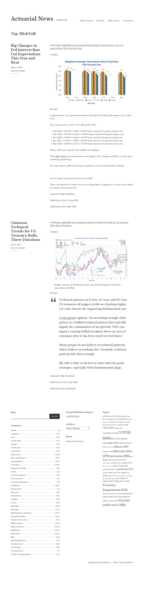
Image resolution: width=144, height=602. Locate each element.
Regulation (15, 530)
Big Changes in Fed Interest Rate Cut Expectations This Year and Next (25, 54)
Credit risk (15, 448)
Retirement (15, 534)
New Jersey (108, 466)
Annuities (15, 434)
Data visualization (18, 458)
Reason (111, 476)
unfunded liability (110, 494)
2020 (106, 416)
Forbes (110, 447)
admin (13, 430)
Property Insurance (19, 520)
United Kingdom (125, 494)
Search (54, 416)
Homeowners (16, 489)
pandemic (125, 469)
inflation (108, 452)
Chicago (117, 428)
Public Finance (114, 21)
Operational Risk (18, 516)
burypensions (109, 425)
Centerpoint (67, 317)
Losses (13, 503)
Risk (12, 537)
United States (110, 497)
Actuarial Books (72, 416)
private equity (109, 473)
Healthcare (15, 485)
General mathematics (19, 482)
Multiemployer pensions (21, 513)
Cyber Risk (15, 451)
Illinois (121, 446)
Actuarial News (32, 18)
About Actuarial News (75, 441)
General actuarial (18, 475)
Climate (14, 444)
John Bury (118, 460)
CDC (108, 428)
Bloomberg (125, 422)
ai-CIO (115, 416)
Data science (16, 455)
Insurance (15, 492)
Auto (13, 437)
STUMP (123, 478)
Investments (128, 21)
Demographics (17, 461)
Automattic (129, 562)
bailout (115, 422)
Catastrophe (16, 441)
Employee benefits (18, 468)
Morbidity (15, 506)
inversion (119, 456)
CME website (60, 156)
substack (108, 481)
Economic (15, 465)
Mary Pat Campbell (18, 71)
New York (121, 466)
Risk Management (18, 540)
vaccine (112, 501)
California (122, 425)
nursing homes (110, 469)
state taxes (113, 478)
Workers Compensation (21, 554)
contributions (110, 433)
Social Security (17, 544)
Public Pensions (86, 21)
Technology (16, 547)
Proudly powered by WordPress (99, 562)
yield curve (114, 505)
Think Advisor (122, 481)
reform (121, 476)
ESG (115, 439)
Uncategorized (17, 551)
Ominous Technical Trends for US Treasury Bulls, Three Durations (25, 231)
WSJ (124, 500)
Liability (14, 499)
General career (17, 479)
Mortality (100, 21)
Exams (13, 472)
